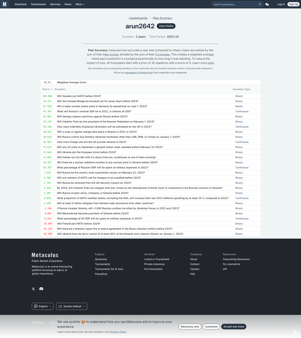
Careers (194, 269)
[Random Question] (267, 4)
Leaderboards (138, 18)
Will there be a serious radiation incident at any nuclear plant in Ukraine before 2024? (107, 162)
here (211, 63)
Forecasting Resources (236, 259)
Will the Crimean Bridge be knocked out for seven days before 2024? (97, 101)
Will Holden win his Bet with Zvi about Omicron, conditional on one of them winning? (106, 157)
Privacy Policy (118, 331)
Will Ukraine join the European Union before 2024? (86, 152)
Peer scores (110, 54)
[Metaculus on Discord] (41, 289)
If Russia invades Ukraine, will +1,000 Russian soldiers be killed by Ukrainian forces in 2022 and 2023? (118, 208)
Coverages (162, 54)
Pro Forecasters (153, 269)
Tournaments (102, 264)
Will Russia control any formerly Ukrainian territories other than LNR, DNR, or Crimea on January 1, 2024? (118, 136)
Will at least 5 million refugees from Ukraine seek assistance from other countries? (105, 203)
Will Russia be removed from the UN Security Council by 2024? (94, 182)
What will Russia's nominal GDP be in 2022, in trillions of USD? (94, 111)
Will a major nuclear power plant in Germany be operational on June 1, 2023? (102, 106)
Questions (101, 259)
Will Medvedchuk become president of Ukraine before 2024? (93, 213)
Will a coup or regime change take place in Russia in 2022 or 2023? (97, 131)
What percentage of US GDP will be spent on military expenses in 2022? (99, 218)
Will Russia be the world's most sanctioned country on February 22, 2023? (101, 172)
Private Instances (154, 264)
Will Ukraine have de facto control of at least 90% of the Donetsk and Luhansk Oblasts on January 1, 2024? (120, 233)
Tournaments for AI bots (109, 269)
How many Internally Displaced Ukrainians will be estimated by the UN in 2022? (104, 126)
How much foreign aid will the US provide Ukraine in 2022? (92, 141)
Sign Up (293, 4)
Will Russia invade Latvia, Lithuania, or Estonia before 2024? (92, 192)
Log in (281, 4)
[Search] (259, 4)
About (193, 259)
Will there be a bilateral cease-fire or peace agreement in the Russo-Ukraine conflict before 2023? (114, 228)
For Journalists (231, 264)
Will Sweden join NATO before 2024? (79, 95)
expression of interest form (138, 72)
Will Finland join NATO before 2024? (78, 223)
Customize (211, 326)
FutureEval (101, 274)
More (79, 4)
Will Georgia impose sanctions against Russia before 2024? (92, 116)
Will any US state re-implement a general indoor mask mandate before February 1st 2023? (110, 147)
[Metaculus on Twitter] (33, 289)
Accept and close (234, 326)
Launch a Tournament (156, 259)
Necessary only (190, 326)
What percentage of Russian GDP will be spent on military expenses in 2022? (102, 167)
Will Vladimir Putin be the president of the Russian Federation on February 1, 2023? (105, 121)
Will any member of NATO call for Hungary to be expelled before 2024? (99, 177)
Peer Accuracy (162, 18)
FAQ (192, 274)
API (225, 269)
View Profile (166, 25)
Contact (194, 264)
